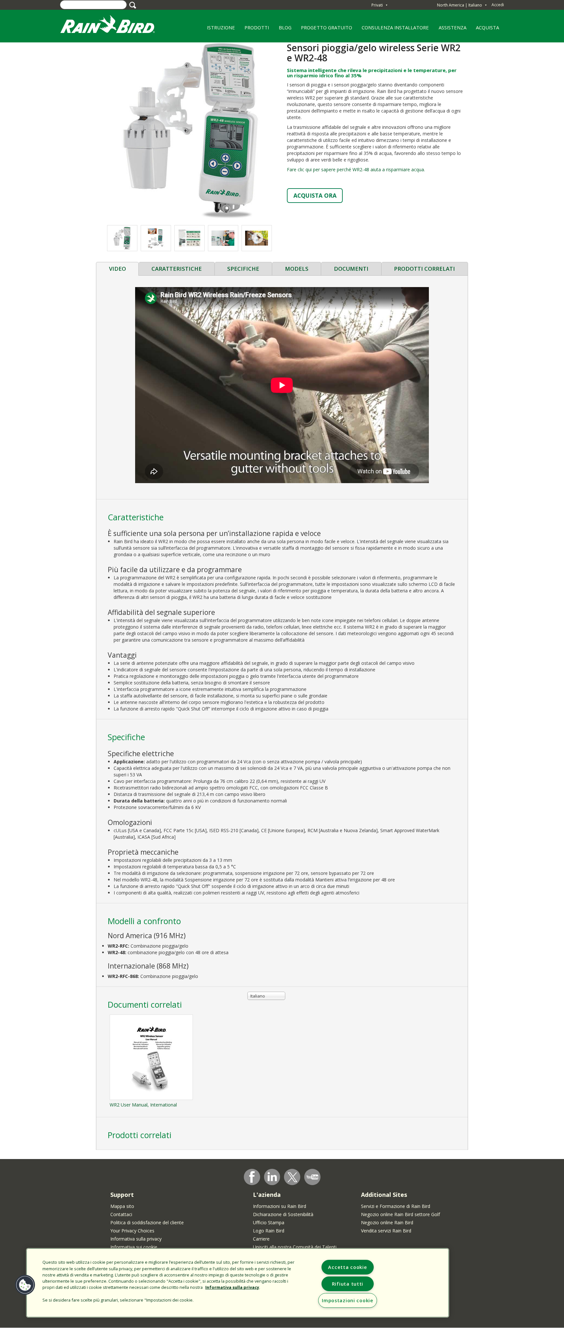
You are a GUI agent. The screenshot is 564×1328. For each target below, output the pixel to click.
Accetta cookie (347, 1267)
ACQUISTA (487, 27)
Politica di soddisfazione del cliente (147, 1222)
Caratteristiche (176, 268)
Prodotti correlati (424, 268)
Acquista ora (315, 195)
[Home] (114, 26)
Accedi (498, 5)
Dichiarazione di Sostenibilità (283, 1214)
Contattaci (121, 1214)
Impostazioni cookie (347, 1300)
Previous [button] (121, 238)
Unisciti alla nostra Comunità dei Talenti (295, 1247)
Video (117, 268)
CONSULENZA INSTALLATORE (393, 29)
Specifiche (243, 268)
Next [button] (258, 238)
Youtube (312, 1177)
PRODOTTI (254, 29)
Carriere (261, 1239)
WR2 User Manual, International (143, 1105)
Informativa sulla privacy (136, 1239)
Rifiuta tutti (347, 1284)
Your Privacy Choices (132, 1231)
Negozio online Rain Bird (387, 1222)
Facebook (252, 1177)
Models (296, 268)
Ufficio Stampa (268, 1222)
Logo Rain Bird (268, 1231)
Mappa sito (122, 1206)
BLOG (285, 27)
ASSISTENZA (452, 27)
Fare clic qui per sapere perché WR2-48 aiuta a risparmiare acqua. (356, 169)
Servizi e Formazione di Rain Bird (395, 1206)
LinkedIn (272, 1176)
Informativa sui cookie (133, 1247)
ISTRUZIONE (218, 29)
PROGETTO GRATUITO (324, 29)
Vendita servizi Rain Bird (386, 1231)
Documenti (351, 268)
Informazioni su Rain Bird (279, 1206)
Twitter (292, 1177)
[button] (189, 130)
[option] (156, 238)
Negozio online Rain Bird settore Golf (400, 1214)
